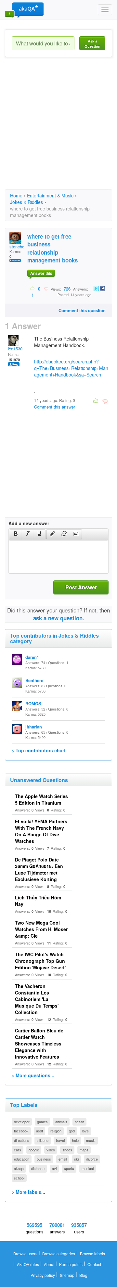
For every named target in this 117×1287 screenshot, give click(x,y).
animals (61, 1121)
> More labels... (28, 1192)
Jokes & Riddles (26, 202)
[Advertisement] (58, 129)
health (79, 1121)
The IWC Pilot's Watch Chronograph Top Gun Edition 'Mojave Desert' (40, 961)
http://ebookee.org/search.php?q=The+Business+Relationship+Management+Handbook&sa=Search (71, 368)
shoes (67, 1149)
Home (16, 195)
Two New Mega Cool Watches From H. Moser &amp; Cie (41, 929)
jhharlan (33, 727)
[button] (16, 534)
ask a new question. (58, 618)
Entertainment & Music (50, 195)
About (49, 1264)
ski (76, 1159)
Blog (83, 1275)
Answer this (41, 273)
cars (17, 1149)
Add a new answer (28, 523)
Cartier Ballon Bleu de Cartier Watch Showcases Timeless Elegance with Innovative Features (39, 1043)
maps (84, 1149)
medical (88, 1168)
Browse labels (92, 1253)
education (21, 1159)
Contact (94, 1264)
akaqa (19, 1168)
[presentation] (16, 534)
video (50, 1149)
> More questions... (33, 1075)
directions (21, 1140)
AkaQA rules (28, 1264)
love (85, 1130)
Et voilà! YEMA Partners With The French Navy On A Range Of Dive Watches (41, 831)
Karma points (71, 1264)
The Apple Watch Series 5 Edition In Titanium (41, 799)
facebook (21, 1130)
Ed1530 (15, 348)
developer (22, 1121)
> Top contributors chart (39, 750)
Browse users (25, 1253)
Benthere (34, 680)
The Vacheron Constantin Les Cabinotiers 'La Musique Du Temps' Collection (36, 999)
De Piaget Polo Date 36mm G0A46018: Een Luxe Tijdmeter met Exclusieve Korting (39, 869)
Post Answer (81, 587)
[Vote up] (32, 288)
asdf (39, 1130)
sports (69, 1168)
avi (54, 1168)
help (75, 1140)
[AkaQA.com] (24, 10)
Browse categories (58, 1253)
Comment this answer (54, 407)
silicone (42, 1140)
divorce (92, 1159)
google (34, 1149)
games (42, 1121)
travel (60, 1140)
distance (38, 1168)
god (72, 1130)
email (62, 1159)
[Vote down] (46, 288)
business (44, 1159)
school (19, 1177)
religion (55, 1130)
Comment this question (82, 310)
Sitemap (67, 1275)
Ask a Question (92, 44)
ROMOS (33, 703)
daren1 (32, 657)
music (91, 1140)
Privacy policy (43, 1275)
